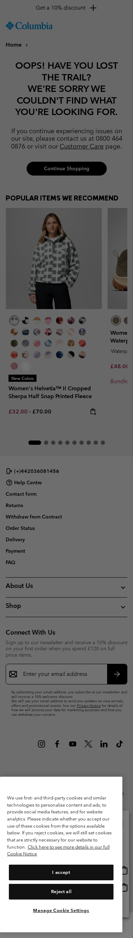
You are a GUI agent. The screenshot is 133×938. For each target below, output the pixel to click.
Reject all (61, 892)
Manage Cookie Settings (61, 910)
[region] (61, 854)
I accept (61, 872)
